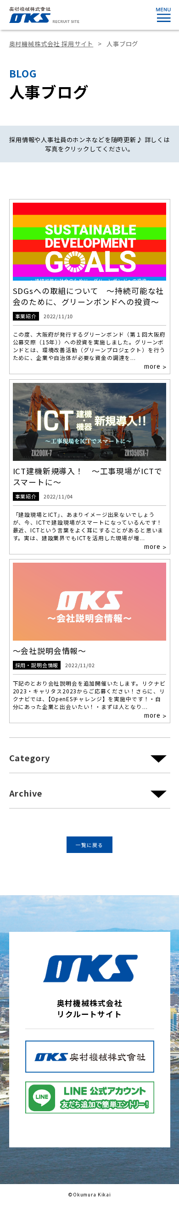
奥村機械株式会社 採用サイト (51, 43)
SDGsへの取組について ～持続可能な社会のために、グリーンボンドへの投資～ (88, 296)
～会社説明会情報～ (50, 650)
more (155, 366)
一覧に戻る (89, 844)
